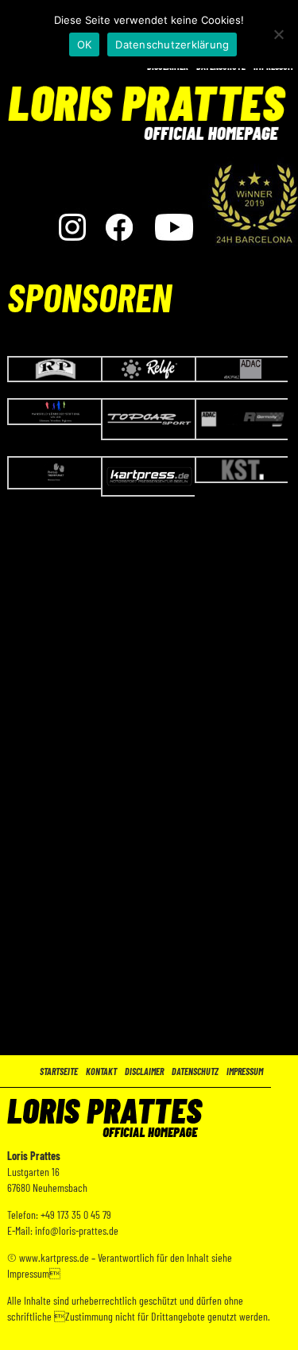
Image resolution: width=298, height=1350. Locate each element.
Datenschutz (195, 1071)
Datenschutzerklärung (172, 44)
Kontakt (101, 1071)
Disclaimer (144, 1071)
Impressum (244, 1071)
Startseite (59, 1071)
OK (84, 44)
